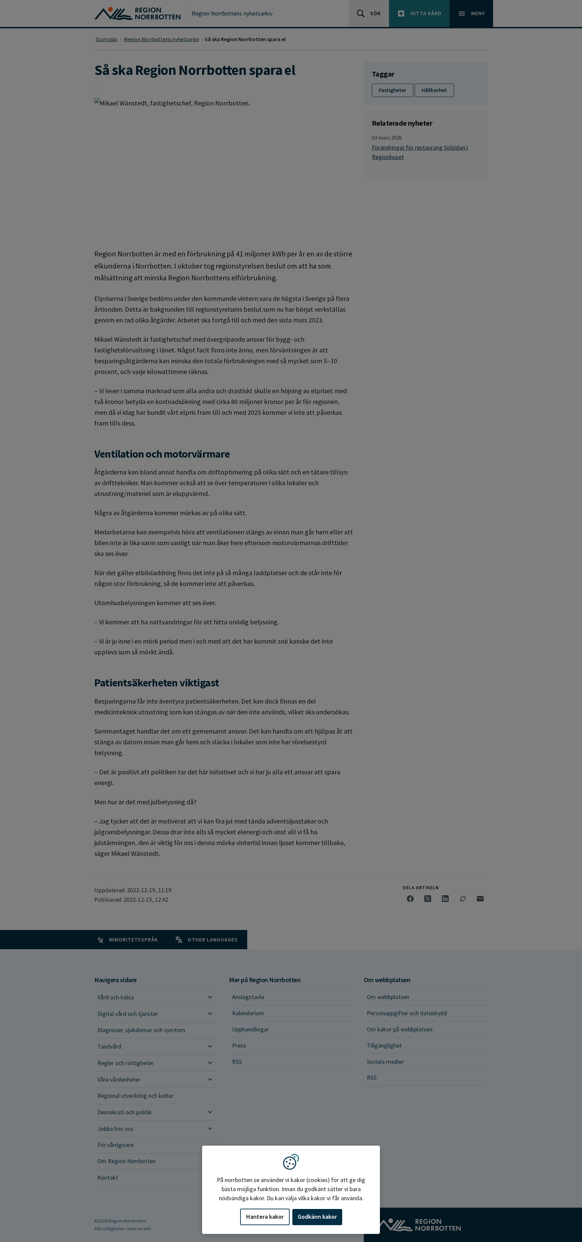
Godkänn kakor (317, 1216)
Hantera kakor (265, 1216)
